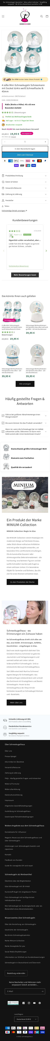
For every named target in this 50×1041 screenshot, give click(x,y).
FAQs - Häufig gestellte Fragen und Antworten (23, 778)
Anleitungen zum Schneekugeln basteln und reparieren (22, 847)
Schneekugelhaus (27, 1036)
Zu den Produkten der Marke (22, 582)
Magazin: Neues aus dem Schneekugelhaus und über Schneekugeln (23, 839)
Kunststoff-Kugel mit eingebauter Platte (20, 892)
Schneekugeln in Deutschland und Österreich (22, 962)
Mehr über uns (16, 702)
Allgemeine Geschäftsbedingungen (18, 806)
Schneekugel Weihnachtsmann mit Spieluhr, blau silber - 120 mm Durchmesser (12, 370)
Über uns (8, 751)
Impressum (9, 800)
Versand (13, 137)
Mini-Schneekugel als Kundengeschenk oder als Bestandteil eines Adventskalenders (23, 907)
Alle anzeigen (25, 384)
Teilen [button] (7, 206)
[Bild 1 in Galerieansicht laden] (25, 53)
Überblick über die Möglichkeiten (18, 881)
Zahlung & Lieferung (13, 773)
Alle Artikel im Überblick (14, 762)
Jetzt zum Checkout (25, 155)
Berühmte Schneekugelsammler (17, 935)
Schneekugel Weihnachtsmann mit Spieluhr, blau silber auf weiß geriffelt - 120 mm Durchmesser (37, 327)
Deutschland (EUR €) (24, 1019)
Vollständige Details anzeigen (13, 211)
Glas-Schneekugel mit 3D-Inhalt (17, 886)
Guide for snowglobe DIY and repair (19, 866)
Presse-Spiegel (10, 756)
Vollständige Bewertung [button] (19, 266)
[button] (3, 16)
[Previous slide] (4, 250)
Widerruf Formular (12, 784)
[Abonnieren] (42, 991)
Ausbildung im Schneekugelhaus (17, 811)
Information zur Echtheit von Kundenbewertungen (25, 957)
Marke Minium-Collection (15, 941)
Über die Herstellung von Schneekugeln (20, 924)
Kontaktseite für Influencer (15, 832)
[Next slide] (46, 250)
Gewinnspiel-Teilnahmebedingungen (19, 817)
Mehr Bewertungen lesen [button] (25, 275)
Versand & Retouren (13, 767)
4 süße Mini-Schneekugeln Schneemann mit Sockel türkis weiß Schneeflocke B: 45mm (12, 327)
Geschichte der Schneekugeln (16, 930)
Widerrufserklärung (12, 789)
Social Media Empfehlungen (16, 952)
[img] (14, 231)
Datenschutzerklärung (13, 795)
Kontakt (8, 854)
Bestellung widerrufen (16, 973)
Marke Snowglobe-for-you (15, 946)
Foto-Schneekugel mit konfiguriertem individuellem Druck (19, 898)
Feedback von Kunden (13, 860)
